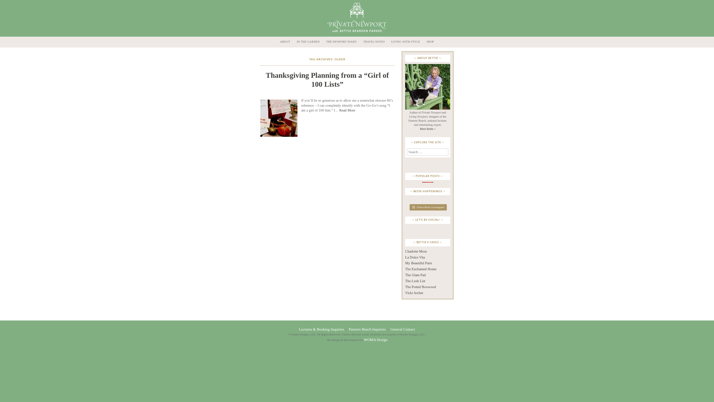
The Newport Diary (341, 41)
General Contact (402, 329)
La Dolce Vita (415, 257)
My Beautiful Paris (418, 263)
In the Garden (308, 41)
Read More (347, 110)
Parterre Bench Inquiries (367, 329)
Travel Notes (374, 41)
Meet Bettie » (428, 128)
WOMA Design (375, 340)
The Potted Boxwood (420, 287)
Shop (430, 41)
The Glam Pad (415, 275)
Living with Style (405, 41)
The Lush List (415, 281)
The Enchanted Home (420, 269)
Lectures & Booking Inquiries (322, 329)
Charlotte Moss (416, 251)
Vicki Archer (414, 293)
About (285, 41)
